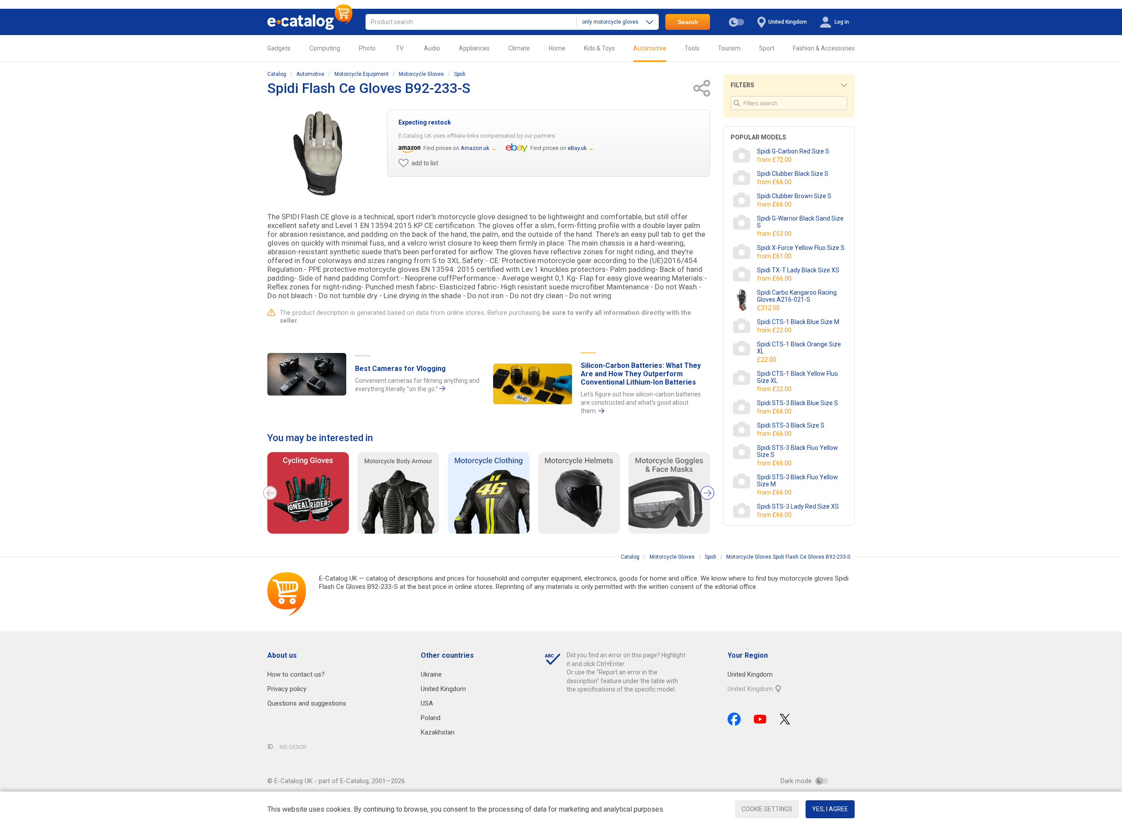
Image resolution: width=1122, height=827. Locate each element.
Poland (430, 718)
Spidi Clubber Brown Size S (794, 196)
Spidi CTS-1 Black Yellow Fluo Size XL (797, 377)
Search (688, 21)
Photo (367, 48)
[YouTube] (760, 719)
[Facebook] (734, 719)
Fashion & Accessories (824, 48)
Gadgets (279, 48)
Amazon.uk (475, 148)
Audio (432, 48)
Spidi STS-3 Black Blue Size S (797, 402)
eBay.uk (577, 148)
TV (399, 48)
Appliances (474, 48)
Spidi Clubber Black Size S (792, 173)
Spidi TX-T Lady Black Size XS (798, 270)
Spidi (459, 74)
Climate (519, 48)
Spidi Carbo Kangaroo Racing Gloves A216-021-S (797, 296)
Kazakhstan (437, 732)
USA (427, 703)
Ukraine (431, 674)
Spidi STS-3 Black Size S (790, 425)
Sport (766, 48)
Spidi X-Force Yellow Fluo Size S (801, 247)
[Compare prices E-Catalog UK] (309, 22)
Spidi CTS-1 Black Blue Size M (798, 321)
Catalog (276, 74)
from (775, 159)
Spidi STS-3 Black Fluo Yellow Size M (797, 481)
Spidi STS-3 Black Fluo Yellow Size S (797, 451)
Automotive (649, 48)
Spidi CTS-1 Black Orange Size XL (799, 348)
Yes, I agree (830, 809)
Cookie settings (767, 809)
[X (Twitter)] (785, 719)
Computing (324, 48)
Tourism (729, 48)
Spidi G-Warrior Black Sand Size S (800, 222)
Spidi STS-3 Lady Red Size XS (798, 506)
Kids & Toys (599, 48)
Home (557, 48)
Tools (692, 48)
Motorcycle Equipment (361, 74)
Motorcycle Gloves (421, 74)
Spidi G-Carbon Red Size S (793, 151)
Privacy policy (286, 689)
